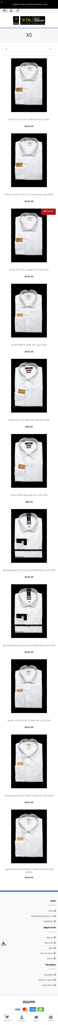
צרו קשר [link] (49, 937)
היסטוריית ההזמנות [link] (45, 980)
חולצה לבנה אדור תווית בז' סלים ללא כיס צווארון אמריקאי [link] (29, 795)
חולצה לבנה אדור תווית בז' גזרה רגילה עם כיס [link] (29, 269)
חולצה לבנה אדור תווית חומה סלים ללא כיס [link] (29, 495)
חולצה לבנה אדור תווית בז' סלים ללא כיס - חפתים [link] (29, 720)
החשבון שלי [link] (48, 974)
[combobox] (29, 49)
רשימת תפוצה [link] (47, 985)
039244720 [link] (48, 921)
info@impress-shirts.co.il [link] (42, 916)
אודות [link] (50, 911)
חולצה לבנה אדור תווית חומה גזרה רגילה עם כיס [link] (29, 419)
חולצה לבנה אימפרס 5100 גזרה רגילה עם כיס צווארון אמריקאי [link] (29, 645)
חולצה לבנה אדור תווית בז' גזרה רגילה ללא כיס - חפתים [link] (29, 194)
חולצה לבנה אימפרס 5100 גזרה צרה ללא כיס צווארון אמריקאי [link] (29, 570)
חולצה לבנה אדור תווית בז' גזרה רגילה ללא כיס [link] (29, 119)
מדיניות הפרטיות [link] (46, 953)
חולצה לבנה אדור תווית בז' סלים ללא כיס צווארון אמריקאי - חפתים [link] (29, 871)
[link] (51, 1018)
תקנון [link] (51, 948)
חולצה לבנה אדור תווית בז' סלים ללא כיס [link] (29, 344)
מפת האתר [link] (48, 942)
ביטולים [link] (50, 958)
